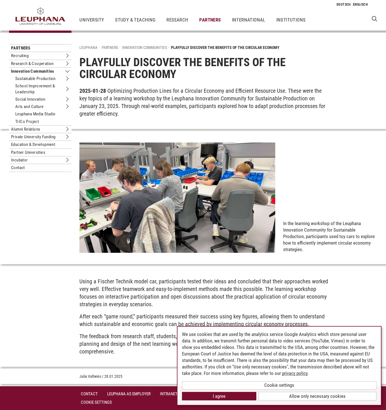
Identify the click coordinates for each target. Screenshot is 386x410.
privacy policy (294, 373)
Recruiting (20, 55)
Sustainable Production (35, 78)
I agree (219, 396)
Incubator (19, 160)
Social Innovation (30, 99)
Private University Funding (33, 136)
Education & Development (33, 144)
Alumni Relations (25, 129)
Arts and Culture (29, 106)
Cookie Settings (96, 402)
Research (177, 20)
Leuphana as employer (129, 393)
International (248, 20)
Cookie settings (279, 385)
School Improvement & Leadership (35, 88)
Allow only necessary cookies (317, 396)
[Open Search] (374, 18)
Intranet (168, 393)
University (91, 20)
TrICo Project (27, 121)
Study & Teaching (135, 20)
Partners (210, 20)
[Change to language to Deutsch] (344, 5)
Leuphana (88, 47)
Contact (18, 167)
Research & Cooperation (32, 63)
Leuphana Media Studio (35, 113)
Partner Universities (28, 152)
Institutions (291, 20)
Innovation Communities (32, 71)
